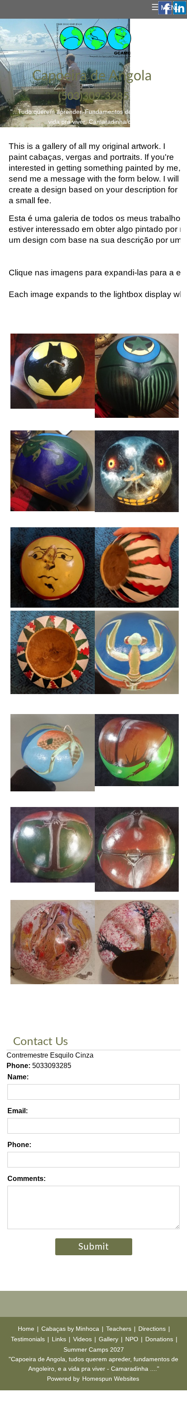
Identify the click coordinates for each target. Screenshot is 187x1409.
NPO (131, 1339)
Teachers (118, 1328)
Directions (152, 1328)
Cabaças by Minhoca (70, 1328)
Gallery (108, 1339)
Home (26, 1328)
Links (59, 1339)
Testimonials (28, 1339)
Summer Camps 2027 (93, 1349)
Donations (159, 1339)
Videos (82, 1339)
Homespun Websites (110, 1378)
